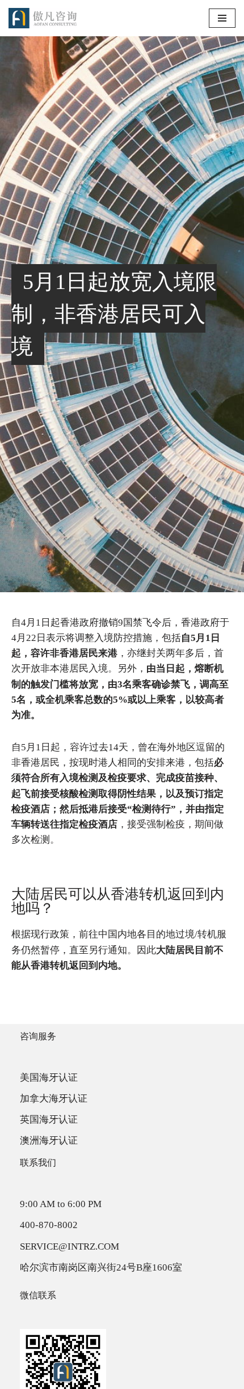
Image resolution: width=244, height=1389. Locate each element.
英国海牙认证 (49, 1119)
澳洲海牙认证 (49, 1140)
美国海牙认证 (49, 1077)
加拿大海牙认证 (53, 1098)
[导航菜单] (222, 18)
